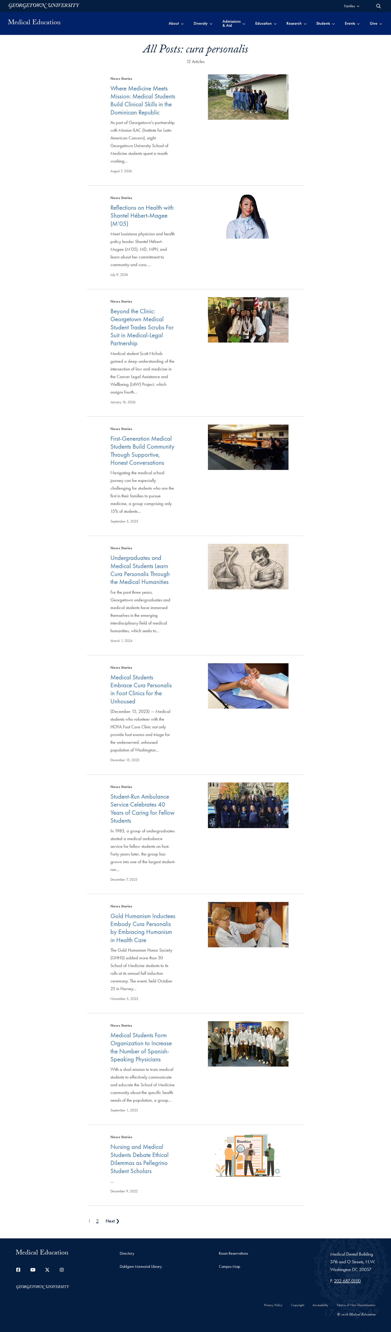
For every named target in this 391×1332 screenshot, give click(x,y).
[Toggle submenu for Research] (305, 23)
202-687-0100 (347, 1281)
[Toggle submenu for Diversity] (211, 23)
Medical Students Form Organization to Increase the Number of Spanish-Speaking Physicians (141, 1047)
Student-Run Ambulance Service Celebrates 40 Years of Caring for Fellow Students (142, 808)
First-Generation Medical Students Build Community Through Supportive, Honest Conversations (142, 451)
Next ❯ (113, 1221)
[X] (47, 1270)
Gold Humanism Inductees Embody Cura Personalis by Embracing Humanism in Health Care (142, 928)
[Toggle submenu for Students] (333, 23)
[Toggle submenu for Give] (380, 23)
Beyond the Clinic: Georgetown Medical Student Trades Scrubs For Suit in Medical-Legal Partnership (142, 327)
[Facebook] (18, 1270)
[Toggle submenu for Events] (358, 23)
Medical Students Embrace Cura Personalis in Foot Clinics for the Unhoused (141, 689)
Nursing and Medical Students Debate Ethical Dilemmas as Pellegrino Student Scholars (139, 1159)
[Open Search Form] (378, 6)
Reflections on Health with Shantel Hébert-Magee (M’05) (142, 216)
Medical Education (34, 23)
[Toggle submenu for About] (182, 23)
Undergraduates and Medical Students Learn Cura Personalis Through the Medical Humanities (140, 570)
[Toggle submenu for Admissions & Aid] (243, 23)
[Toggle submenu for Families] (358, 6)
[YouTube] (33, 1270)
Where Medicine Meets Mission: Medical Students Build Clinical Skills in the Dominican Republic (142, 100)
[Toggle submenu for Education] (275, 23)
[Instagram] (61, 1270)
